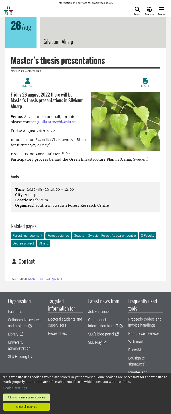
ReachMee (136, 349)
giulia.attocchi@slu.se (56, 122)
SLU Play (95, 342)
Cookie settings (15, 388)
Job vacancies (99, 311)
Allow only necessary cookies (26, 397)
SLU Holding (17, 356)
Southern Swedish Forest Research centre (105, 236)
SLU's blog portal (101, 334)
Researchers (57, 333)
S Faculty (147, 236)
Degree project (23, 243)
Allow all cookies (26, 407)
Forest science (58, 236)
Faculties (15, 311)
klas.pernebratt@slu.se (45, 279)
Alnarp (43, 243)
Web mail (135, 341)
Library (13, 334)
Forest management (27, 236)
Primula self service (143, 333)
